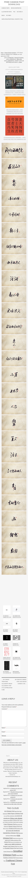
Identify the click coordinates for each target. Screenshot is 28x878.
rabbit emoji (8, 844)
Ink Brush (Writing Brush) (11, 835)
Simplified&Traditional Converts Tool (12, 19)
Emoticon (7, 828)
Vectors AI (20, 11)
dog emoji (18, 824)
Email (3, 731)
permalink (17, 71)
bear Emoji (17, 811)
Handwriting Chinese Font (11, 833)
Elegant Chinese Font (14, 826)
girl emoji (8, 830)
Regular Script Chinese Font (10, 846)
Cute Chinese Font (10, 824)
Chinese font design (8, 820)
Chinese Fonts (5, 8)
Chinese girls (16, 820)
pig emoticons (17, 842)
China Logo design (16, 818)
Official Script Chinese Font (18, 838)
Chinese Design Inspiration (10, 52)
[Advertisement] (14, 36)
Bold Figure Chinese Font (15, 813)
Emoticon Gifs (19, 828)
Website (4, 735)
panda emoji (7, 840)
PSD (14, 11)
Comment (5, 709)
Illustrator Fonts (7, 11)
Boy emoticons (11, 815)
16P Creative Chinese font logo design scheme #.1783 (20, 681)
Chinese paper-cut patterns (18, 822)
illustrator (21, 833)
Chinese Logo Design (9, 822)
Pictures (8, 15)
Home (2, 52)
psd (21, 842)
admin (18, 67)
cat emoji (17, 816)
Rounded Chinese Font (10, 848)
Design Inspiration (16, 8)
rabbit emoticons (16, 844)
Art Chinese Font (9, 811)
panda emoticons (14, 840)
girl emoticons (15, 830)
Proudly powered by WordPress (7, 871)
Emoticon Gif (12, 828)
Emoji (3, 15)
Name (4, 727)
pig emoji (12, 842)
